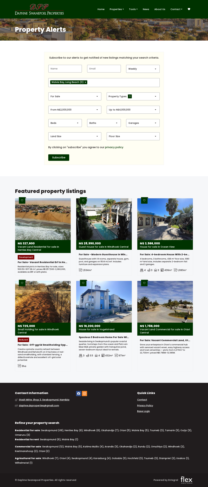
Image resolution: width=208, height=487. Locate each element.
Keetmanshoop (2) (26, 451)
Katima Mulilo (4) (93, 446)
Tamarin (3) (172, 430)
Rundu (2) (144, 446)
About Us (159, 9)
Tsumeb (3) (157, 430)
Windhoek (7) (50, 458)
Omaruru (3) (22, 435)
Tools (132, 9)
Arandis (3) (111, 446)
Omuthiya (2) (159, 446)
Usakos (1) (182, 458)
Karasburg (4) (102, 458)
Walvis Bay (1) (70, 439)
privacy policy (114, 147)
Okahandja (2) (128, 446)
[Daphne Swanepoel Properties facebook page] (78, 393)
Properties (116, 9)
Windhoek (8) (92, 430)
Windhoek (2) (176, 446)
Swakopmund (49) (52, 430)
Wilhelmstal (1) (23, 462)
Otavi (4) (64, 458)
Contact (175, 9)
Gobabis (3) (119, 458)
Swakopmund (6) (50, 439)
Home (101, 9)
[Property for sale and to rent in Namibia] (39, 9)
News (146, 9)
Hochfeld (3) (135, 458)
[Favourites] (189, 9)
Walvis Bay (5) (140, 430)
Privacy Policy (145, 405)
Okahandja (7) (110, 430)
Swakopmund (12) (53, 446)
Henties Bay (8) (74, 430)
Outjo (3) (185, 430)
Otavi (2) (44, 451)
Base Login (143, 411)
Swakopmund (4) (82, 458)
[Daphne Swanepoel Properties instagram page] (84, 393)
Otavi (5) (125, 430)
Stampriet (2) (167, 458)
